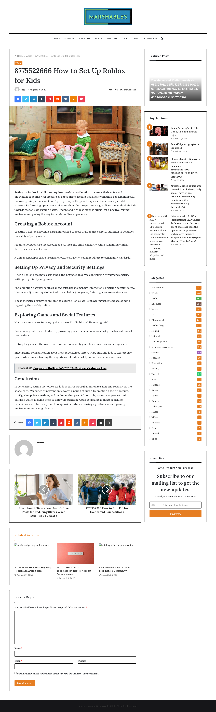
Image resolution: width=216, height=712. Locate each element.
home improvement (162, 347)
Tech (125, 38)
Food (154, 379)
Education (84, 38)
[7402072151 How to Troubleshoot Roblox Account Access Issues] (75, 553)
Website (82, 661)
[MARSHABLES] (108, 16)
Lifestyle (156, 336)
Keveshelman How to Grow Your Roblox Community (114, 569)
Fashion (156, 357)
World (29, 56)
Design (155, 401)
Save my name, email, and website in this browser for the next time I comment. (58, 673)
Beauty (155, 368)
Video (155, 417)
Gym (154, 428)
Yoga (154, 438)
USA (154, 314)
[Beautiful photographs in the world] (159, 149)
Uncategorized (160, 341)
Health (98, 38)
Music (155, 411)
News (155, 309)
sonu (23, 89)
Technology (158, 325)
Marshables (158, 287)
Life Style (112, 38)
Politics (156, 422)
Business (69, 38)
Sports (155, 395)
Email (18, 661)
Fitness (156, 384)
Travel (136, 38)
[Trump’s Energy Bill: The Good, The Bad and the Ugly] (159, 131)
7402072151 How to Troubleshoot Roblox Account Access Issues (74, 570)
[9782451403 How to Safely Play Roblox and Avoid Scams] (33, 553)
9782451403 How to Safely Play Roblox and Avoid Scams (33, 569)
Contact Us (150, 38)
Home (57, 38)
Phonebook (158, 320)
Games (155, 352)
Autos (155, 390)
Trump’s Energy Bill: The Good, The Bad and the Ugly (185, 132)
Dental (155, 433)
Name (18, 648)
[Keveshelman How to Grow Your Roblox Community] (117, 553)
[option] (175, 82)
